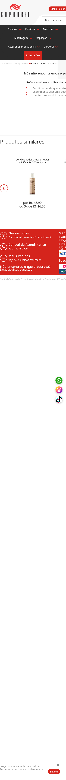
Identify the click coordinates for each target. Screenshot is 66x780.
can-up (53, 63)
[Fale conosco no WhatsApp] (58, 380)
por (32, 202)
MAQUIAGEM (21, 63)
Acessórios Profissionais (22, 46)
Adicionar (37, 214)
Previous (4, 188)
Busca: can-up (38, 63)
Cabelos (12, 29)
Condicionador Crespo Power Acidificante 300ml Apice (32, 161)
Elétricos (30, 29)
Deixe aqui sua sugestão (16, 269)
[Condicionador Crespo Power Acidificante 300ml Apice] (32, 184)
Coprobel (7, 63)
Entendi (54, 771)
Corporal (49, 46)
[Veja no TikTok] (58, 399)
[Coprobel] (15, 10)
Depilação (41, 38)
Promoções (33, 55)
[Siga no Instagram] (58, 390)
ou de (32, 206)
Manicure (48, 29)
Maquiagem (21, 38)
